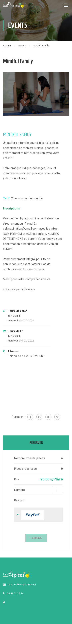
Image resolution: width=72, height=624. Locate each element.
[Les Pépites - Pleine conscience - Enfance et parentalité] (14, 6)
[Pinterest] (57, 417)
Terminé (36, 537)
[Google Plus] (39, 417)
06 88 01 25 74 (15, 593)
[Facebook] (30, 417)
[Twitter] (48, 417)
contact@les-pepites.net (22, 584)
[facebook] (4, 602)
